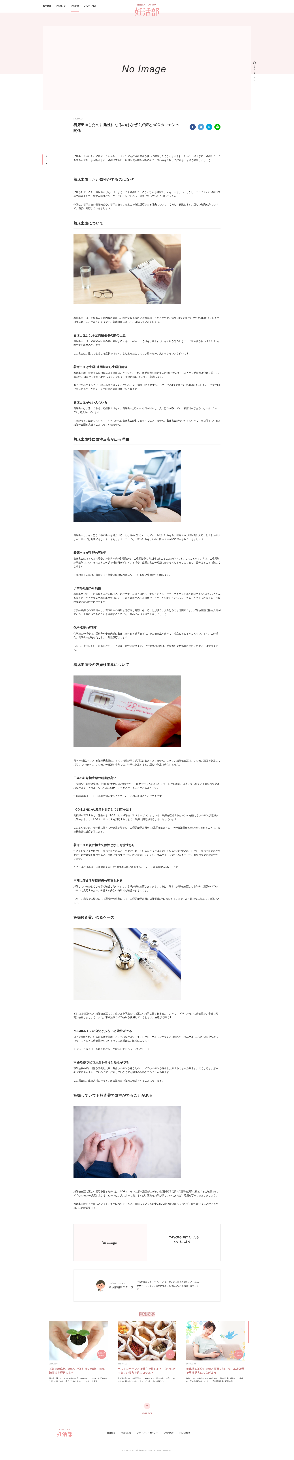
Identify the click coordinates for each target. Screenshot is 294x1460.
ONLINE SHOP (254, 73)
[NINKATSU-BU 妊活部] (147, 10)
